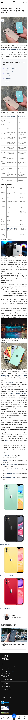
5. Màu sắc (7, 76)
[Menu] (2, 2)
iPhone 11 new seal (5, 544)
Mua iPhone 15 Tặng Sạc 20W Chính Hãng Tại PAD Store (13, 645)
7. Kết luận (7, 81)
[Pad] (14, 2)
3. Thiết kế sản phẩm (10, 71)
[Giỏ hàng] (26, 2)
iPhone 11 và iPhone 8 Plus (10, 464)
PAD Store (6, 440)
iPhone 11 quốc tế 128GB (6, 576)
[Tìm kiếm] (23, 2)
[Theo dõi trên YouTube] (7, 676)
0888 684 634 (11, 671)
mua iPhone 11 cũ (4, 513)
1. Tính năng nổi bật (10, 66)
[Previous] (1, 637)
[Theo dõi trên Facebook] (2, 676)
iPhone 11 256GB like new (6, 608)
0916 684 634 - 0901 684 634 (15, 668)
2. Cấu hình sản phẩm (10, 68)
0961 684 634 (10, 669)
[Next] (26, 637)
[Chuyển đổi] (2, 680)
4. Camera (7, 73)
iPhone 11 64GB (11, 116)
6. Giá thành (8, 78)
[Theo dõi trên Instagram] (5, 676)
